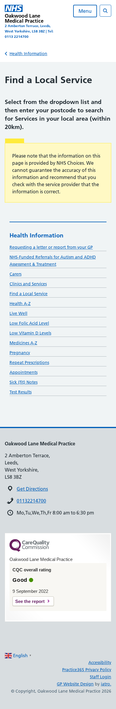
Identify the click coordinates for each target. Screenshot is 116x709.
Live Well (18, 313)
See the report (30, 601)
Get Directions (32, 489)
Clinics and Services (28, 284)
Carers (15, 274)
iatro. (106, 684)
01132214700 (31, 501)
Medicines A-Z (23, 343)
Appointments (23, 372)
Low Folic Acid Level (29, 323)
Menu (85, 11)
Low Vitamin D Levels (30, 333)
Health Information (28, 53)
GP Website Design (75, 684)
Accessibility (99, 662)
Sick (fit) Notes (23, 382)
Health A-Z (20, 303)
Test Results (21, 392)
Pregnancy (20, 352)
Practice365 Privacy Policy (86, 669)
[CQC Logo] (29, 550)
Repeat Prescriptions (29, 362)
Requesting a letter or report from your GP (51, 247)
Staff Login (100, 677)
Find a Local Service (29, 293)
